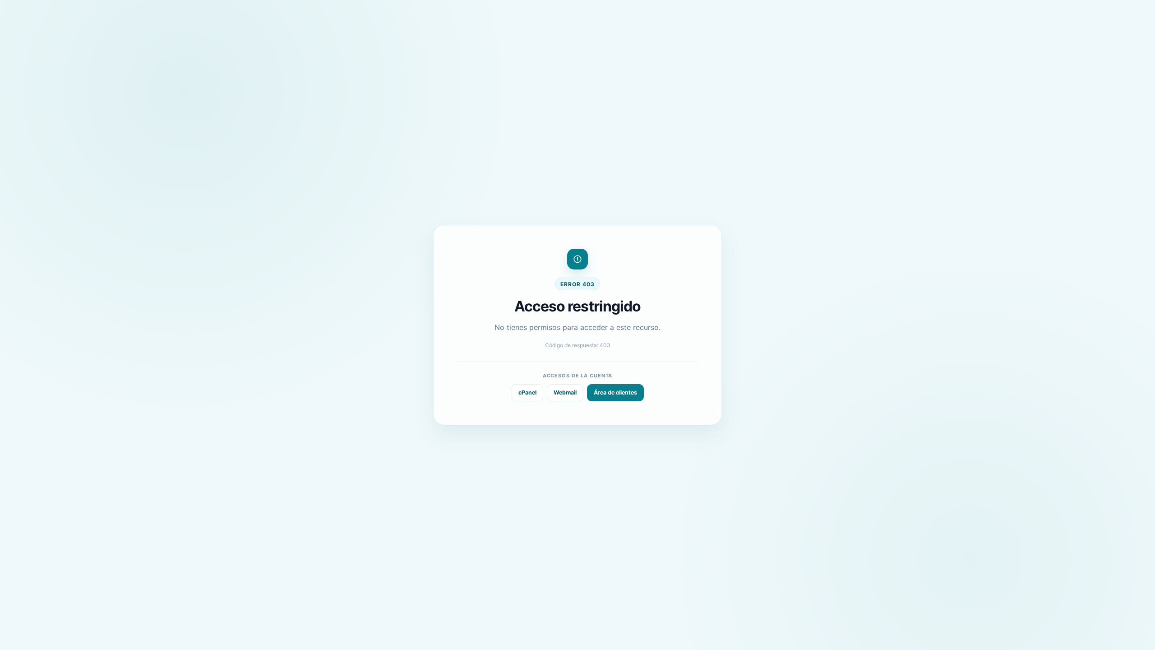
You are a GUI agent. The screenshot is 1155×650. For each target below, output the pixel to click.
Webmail (565, 392)
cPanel (527, 392)
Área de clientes (615, 392)
